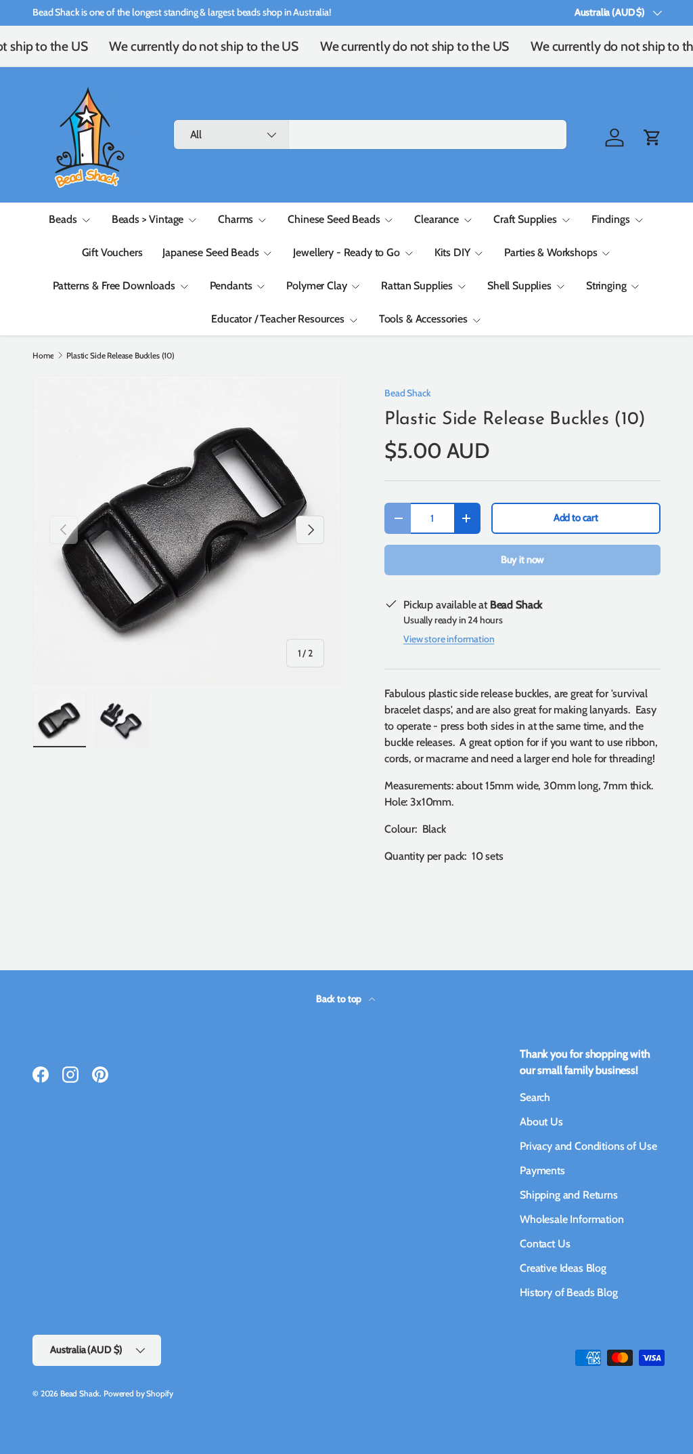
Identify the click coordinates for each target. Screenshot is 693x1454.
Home (42, 356)
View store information (448, 639)
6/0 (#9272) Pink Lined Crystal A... (566, 1408)
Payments (542, 1170)
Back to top (339, 999)
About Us (541, 1121)
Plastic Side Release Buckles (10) (120, 356)
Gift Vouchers (112, 252)
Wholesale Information (572, 1219)
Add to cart (576, 518)
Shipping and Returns (569, 1194)
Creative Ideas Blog (563, 1268)
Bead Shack (407, 393)
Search (535, 1097)
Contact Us (545, 1243)
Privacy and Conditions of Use (588, 1146)
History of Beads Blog (569, 1292)
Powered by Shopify (138, 1393)
